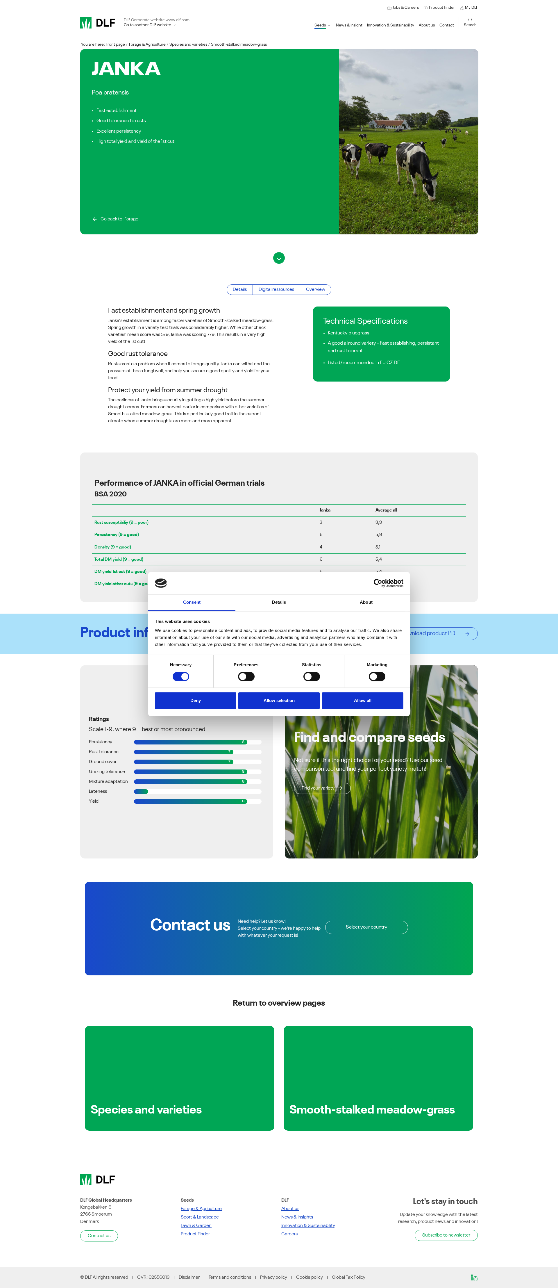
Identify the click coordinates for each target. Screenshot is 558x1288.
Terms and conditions (230, 1277)
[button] (390, 25)
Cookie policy (309, 1277)
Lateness (98, 791)
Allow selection (279, 700)
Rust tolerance (104, 752)
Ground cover (103, 762)
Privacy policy (273, 1277)
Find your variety (318, 788)
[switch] (246, 676)
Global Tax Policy (348, 1277)
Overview (315, 289)
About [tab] (366, 602)
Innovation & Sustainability (308, 1225)
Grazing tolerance (107, 771)
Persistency (100, 742)
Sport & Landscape (200, 1217)
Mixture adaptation (108, 781)
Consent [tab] (192, 602)
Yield (94, 801)
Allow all (362, 700)
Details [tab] (279, 602)
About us (290, 1209)
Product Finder (195, 1234)
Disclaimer (189, 1277)
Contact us (99, 1236)
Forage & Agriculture (147, 44)
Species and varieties (188, 44)
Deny (195, 700)
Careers (289, 1234)
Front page (115, 44)
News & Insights (297, 1217)
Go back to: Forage (119, 219)
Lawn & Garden (196, 1225)
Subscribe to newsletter (446, 1235)
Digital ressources (276, 289)
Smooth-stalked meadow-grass (239, 44)
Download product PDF (431, 634)
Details (240, 289)
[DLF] (97, 22)
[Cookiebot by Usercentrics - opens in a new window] (378, 583)
